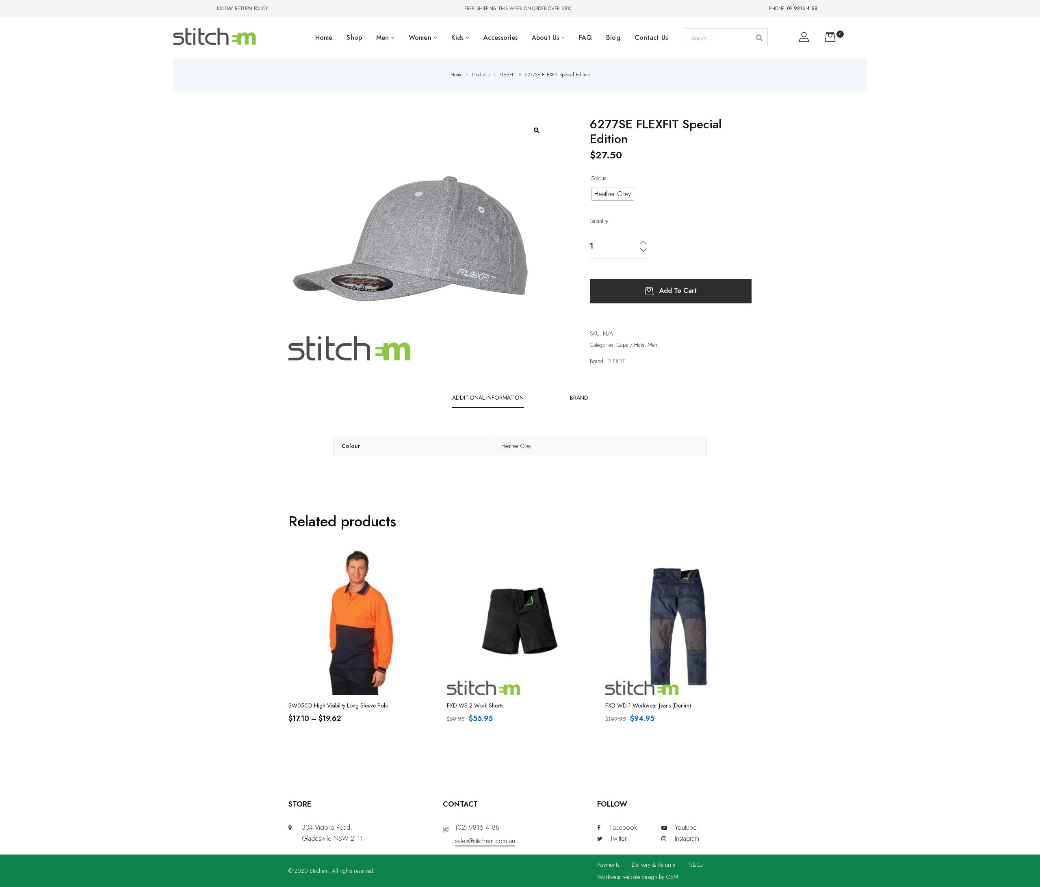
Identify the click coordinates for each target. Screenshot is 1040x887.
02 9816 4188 (802, 8)
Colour (598, 178)
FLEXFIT (616, 361)
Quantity (599, 221)
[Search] (759, 38)
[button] (536, 130)
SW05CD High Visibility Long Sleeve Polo (338, 705)
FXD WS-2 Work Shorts (475, 705)
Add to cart (678, 290)
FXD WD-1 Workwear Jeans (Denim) (648, 705)
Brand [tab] (579, 398)
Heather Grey (516, 446)
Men (652, 345)
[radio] (613, 194)
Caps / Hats (630, 345)
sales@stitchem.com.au (485, 841)
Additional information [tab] (488, 398)
